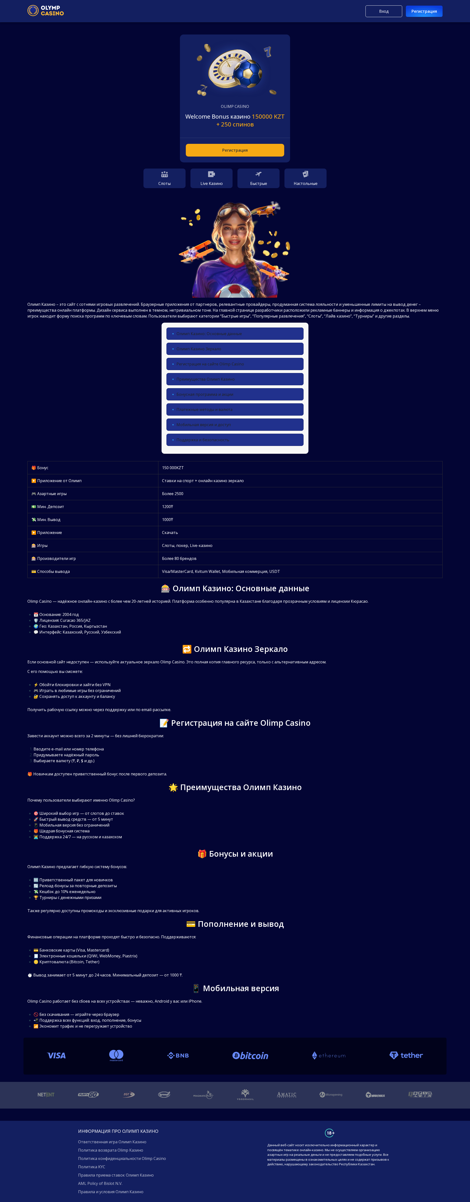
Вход (384, 11)
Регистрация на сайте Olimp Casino (210, 364)
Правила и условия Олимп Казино (110, 1191)
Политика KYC (91, 1166)
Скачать (170, 532)
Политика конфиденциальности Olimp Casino (122, 1158)
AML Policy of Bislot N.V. (100, 1183)
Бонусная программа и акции (204, 394)
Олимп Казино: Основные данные (209, 333)
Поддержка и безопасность (202, 439)
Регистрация (424, 11)
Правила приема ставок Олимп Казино (116, 1175)
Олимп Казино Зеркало (198, 349)
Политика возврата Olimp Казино (110, 1150)
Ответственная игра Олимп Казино (112, 1142)
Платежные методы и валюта (204, 409)
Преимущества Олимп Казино (205, 379)
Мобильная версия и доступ (203, 424)
